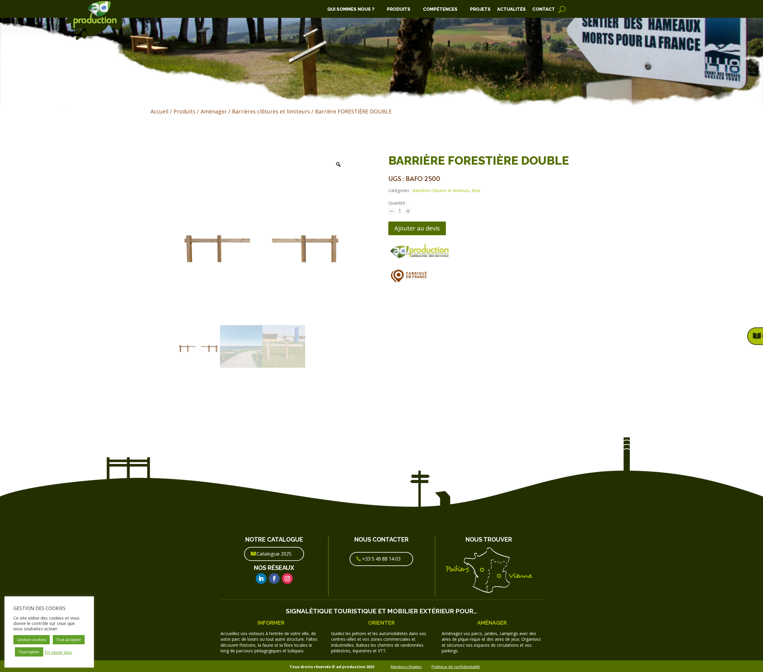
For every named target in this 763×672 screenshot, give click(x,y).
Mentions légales (406, 666)
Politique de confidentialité (456, 666)
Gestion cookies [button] (31, 639)
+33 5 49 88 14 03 (381, 559)
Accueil (159, 111)
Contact (543, 9)
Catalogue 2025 (274, 554)
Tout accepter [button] (68, 639)
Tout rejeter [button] (29, 651)
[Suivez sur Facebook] (274, 578)
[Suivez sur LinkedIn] (261, 578)
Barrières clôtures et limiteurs (271, 111)
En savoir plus (58, 652)
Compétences (440, 9)
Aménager (214, 111)
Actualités (511, 9)
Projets (480, 9)
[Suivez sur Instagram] (287, 578)
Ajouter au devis (417, 228)
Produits (398, 9)
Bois (476, 190)
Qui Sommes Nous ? (350, 9)
